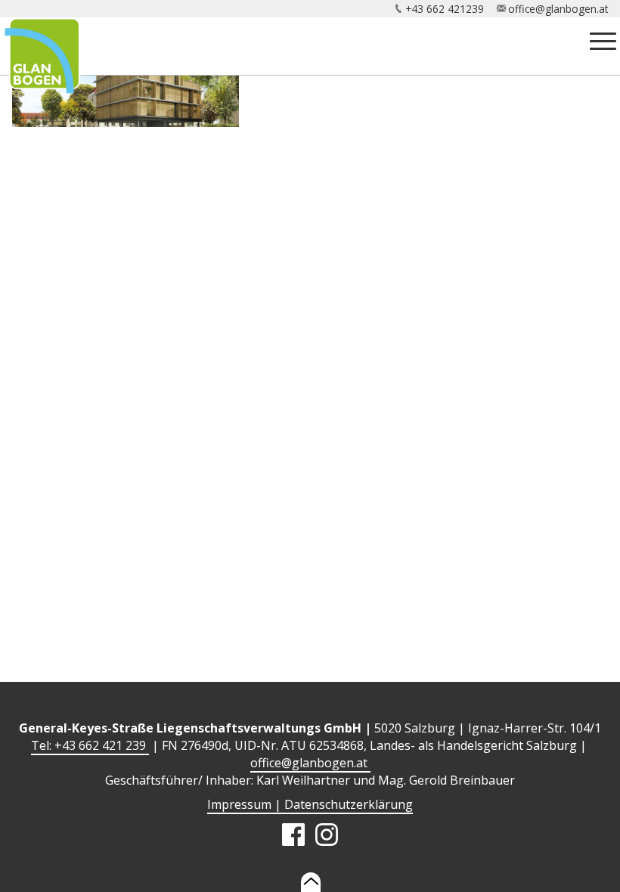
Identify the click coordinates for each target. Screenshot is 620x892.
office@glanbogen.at (558, 9)
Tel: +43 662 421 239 (90, 745)
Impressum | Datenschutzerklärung (310, 804)
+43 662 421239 (444, 9)
